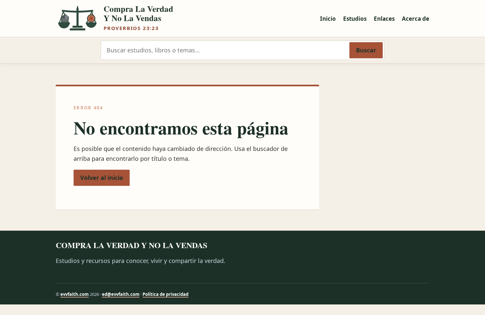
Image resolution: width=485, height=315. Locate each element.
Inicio (328, 18)
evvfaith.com (74, 294)
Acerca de (415, 18)
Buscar (366, 50)
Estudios (355, 18)
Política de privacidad (165, 294)
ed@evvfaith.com (121, 294)
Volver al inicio (101, 178)
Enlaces (384, 18)
